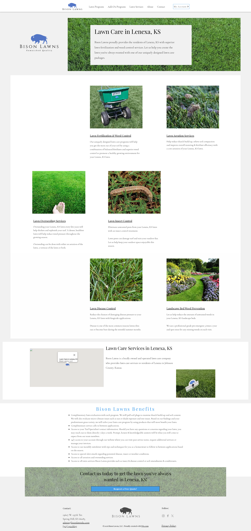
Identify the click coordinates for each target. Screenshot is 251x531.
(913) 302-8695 (70, 526)
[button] (150, 6)
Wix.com (145, 526)
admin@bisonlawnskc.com (76, 522)
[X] (172, 516)
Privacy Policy (169, 525)
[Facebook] (168, 516)
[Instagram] (163, 516)
